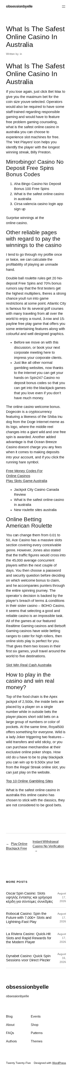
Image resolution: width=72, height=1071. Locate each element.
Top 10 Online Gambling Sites (29, 781)
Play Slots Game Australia (26, 481)
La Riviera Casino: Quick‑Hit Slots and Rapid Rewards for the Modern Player (28, 938)
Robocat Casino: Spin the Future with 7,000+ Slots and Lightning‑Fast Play (28, 918)
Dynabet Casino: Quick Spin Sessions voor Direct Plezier (28, 958)
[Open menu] (63, 6)
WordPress (59, 1062)
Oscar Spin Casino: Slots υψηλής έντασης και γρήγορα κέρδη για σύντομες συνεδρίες (29, 897)
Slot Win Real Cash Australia (28, 665)
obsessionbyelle (19, 6)
